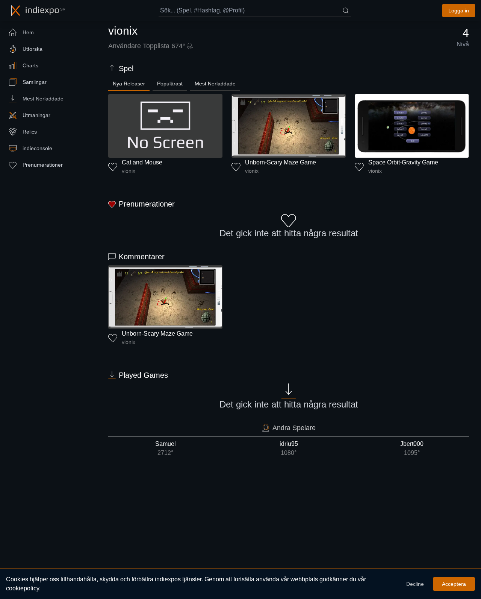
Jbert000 (412, 448)
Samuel (165, 448)
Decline (415, 584)
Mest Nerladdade (215, 84)
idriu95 (289, 448)
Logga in (458, 11)
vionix (128, 171)
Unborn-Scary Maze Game (280, 162)
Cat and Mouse (142, 162)
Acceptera (454, 584)
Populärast (170, 84)
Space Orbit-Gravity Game (403, 162)
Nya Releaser (129, 84)
